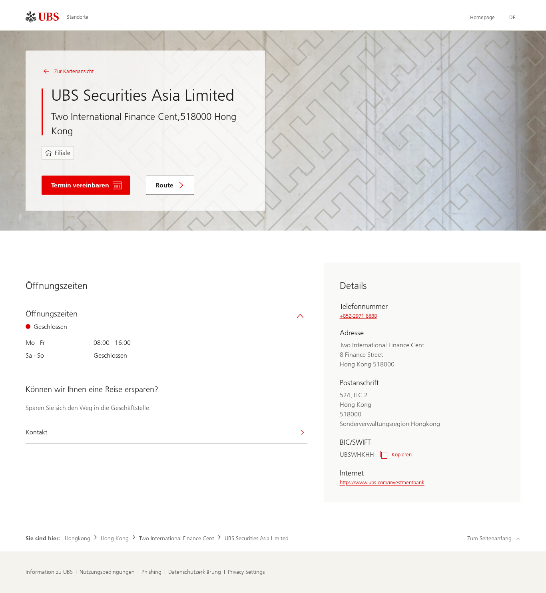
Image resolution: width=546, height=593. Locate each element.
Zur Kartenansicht (74, 71)
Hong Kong (115, 538)
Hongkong (77, 538)
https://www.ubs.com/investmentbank (382, 483)
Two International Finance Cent (176, 538)
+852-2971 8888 (358, 316)
